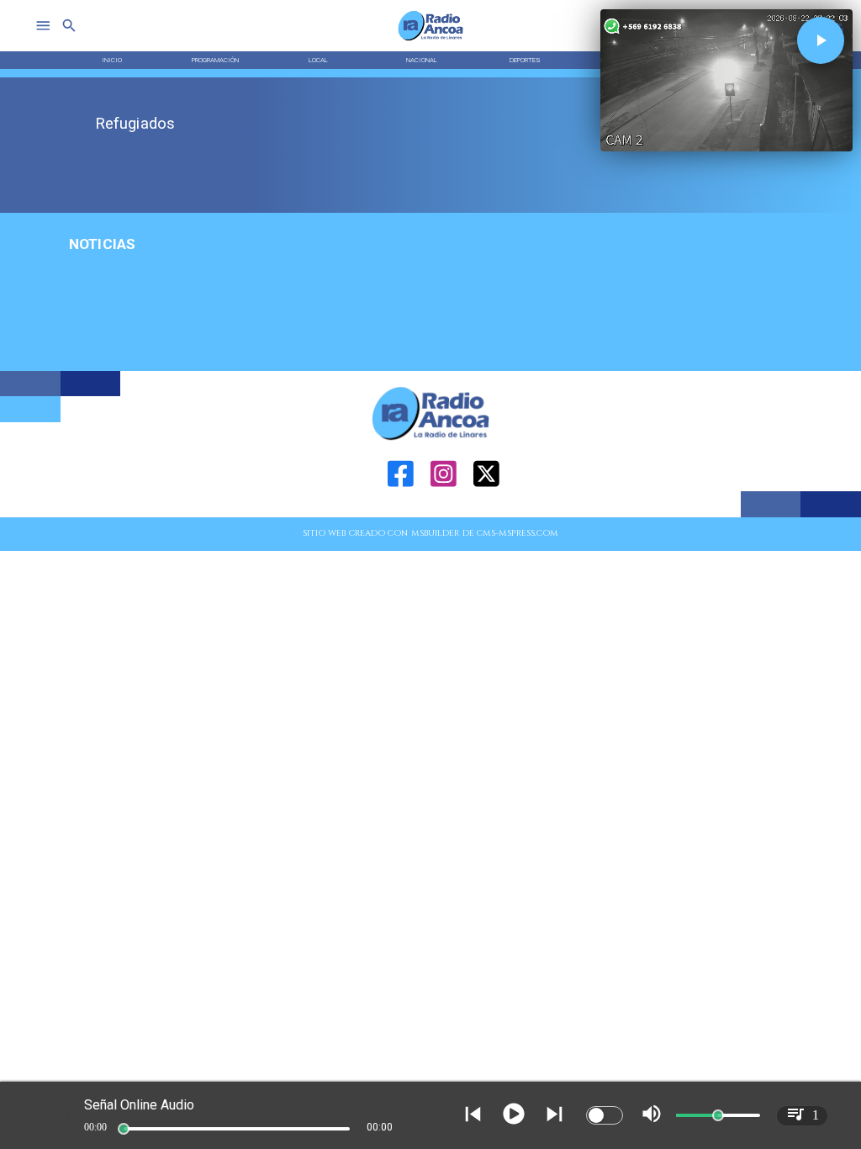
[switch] (604, 1115)
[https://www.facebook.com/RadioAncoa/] (401, 514)
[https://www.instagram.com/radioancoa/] (443, 514)
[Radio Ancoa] (431, 40)
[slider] (123, 1129)
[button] (820, 40)
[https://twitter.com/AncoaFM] (486, 514)
